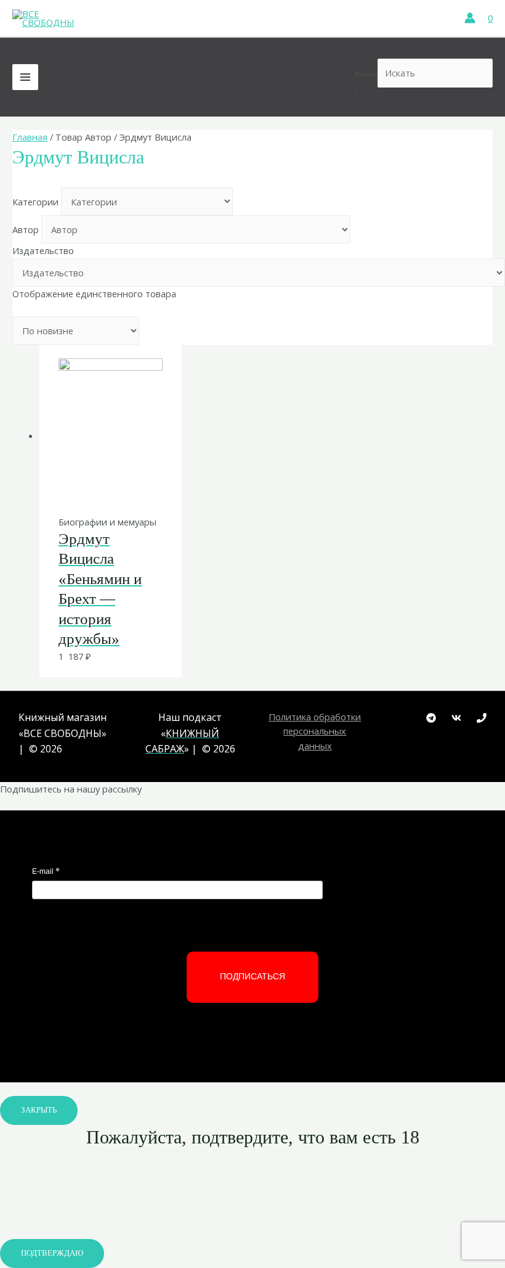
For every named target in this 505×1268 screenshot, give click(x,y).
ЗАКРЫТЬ (39, 1110)
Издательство (43, 250)
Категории (35, 202)
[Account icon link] (469, 17)
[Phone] (482, 718)
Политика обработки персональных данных (315, 731)
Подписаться (252, 976)
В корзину (109, 489)
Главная (29, 137)
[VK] (456, 718)
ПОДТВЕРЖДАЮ (52, 1253)
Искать (366, 73)
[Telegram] (431, 718)
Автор (25, 229)
